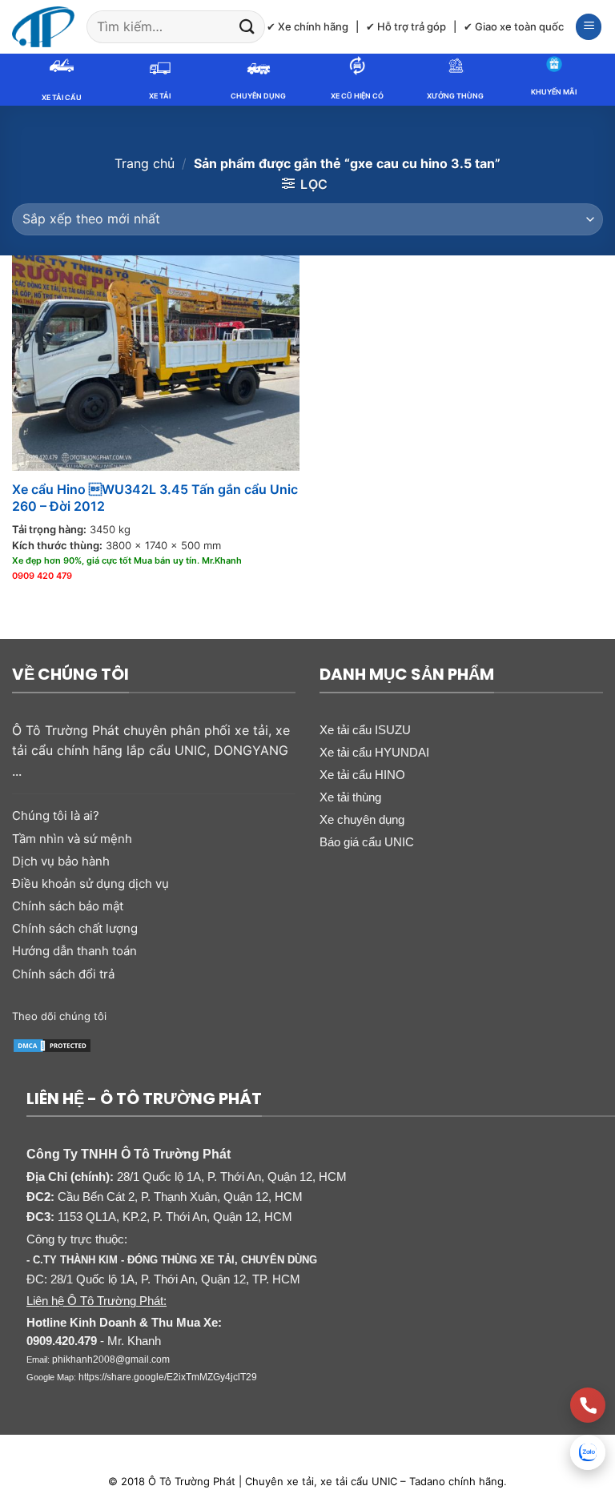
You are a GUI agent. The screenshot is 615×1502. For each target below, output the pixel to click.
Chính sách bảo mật (67, 906)
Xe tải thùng (350, 797)
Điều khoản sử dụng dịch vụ (90, 883)
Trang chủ (145, 163)
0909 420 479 (42, 575)
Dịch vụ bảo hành (61, 861)
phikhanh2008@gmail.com (111, 1359)
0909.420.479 (61, 1341)
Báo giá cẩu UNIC (367, 842)
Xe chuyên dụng (362, 819)
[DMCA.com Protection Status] (52, 1044)
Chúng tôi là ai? (55, 815)
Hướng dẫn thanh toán (74, 950)
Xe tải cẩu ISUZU (365, 730)
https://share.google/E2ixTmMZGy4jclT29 (167, 1377)
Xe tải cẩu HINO (362, 774)
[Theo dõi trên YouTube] (225, 1015)
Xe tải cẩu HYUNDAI (374, 752)
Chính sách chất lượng (75, 928)
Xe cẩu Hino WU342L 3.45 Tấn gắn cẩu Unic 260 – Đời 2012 (155, 497)
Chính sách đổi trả (63, 974)
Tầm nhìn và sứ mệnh (72, 838)
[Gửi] (247, 26)
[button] (588, 27)
